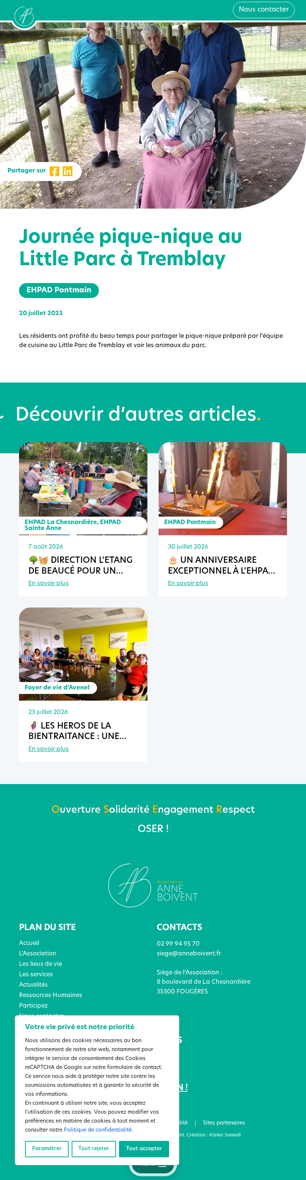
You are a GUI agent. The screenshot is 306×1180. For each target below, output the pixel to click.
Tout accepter (144, 1149)
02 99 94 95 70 (178, 944)
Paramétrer (47, 1149)
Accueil (29, 943)
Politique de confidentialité (98, 1130)
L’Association (37, 954)
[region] (97, 1090)
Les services (36, 975)
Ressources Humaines (50, 996)
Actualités (33, 985)
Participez (33, 1006)
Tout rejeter (93, 1149)
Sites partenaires (224, 1123)
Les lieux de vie (40, 964)
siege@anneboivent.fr (189, 954)
